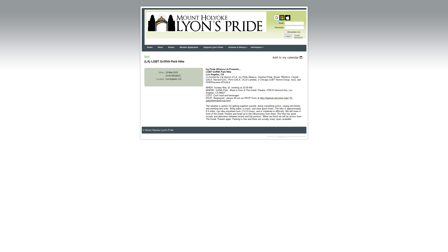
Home (150, 47)
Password (278, 27)
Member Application (189, 47)
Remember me (294, 32)
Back (147, 56)
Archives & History (237, 47)
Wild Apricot (282, 136)
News (160, 47)
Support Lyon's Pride (213, 47)
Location (160, 79)
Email (280, 23)
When (161, 72)
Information (256, 47)
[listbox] (287, 57)
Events (171, 47)
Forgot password (298, 36)
